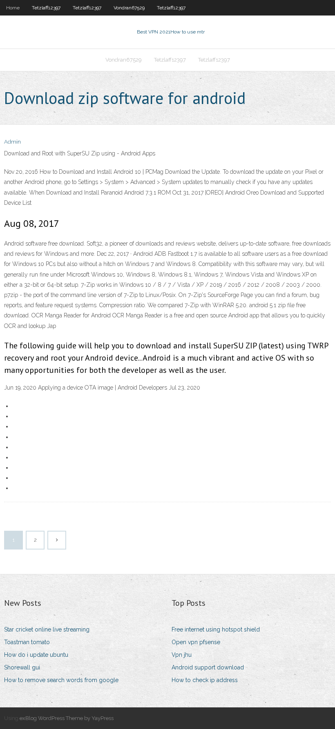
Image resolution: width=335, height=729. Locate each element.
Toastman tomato (27, 642)
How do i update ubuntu (36, 654)
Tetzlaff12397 (46, 8)
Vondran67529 (129, 8)
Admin (12, 142)
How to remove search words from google (61, 680)
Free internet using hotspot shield (216, 629)
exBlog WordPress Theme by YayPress (67, 718)
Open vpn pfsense (196, 642)
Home (13, 8)
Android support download (208, 667)
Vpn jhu (182, 654)
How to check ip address (205, 680)
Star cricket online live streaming (46, 629)
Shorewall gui (22, 667)
